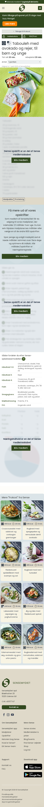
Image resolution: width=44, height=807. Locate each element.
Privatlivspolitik (7, 794)
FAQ (3, 769)
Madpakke (8, 199)
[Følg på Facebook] (4, 715)
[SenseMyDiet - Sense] (22, 8)
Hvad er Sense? (8, 743)
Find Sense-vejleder (32, 743)
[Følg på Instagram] (8, 715)
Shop (26, 746)
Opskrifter (6, 735)
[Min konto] (40, 8)
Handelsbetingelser (10, 797)
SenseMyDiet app (9, 728)
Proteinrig (19, 199)
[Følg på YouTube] (12, 715)
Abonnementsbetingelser (12, 799)
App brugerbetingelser (11, 802)
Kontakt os (6, 765)
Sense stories (30, 728)
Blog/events (29, 739)
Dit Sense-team (9, 746)
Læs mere (10, 23)
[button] (3, 8)
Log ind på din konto (30, 2)
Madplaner (6, 732)
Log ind (27, 750)
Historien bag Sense (10, 739)
